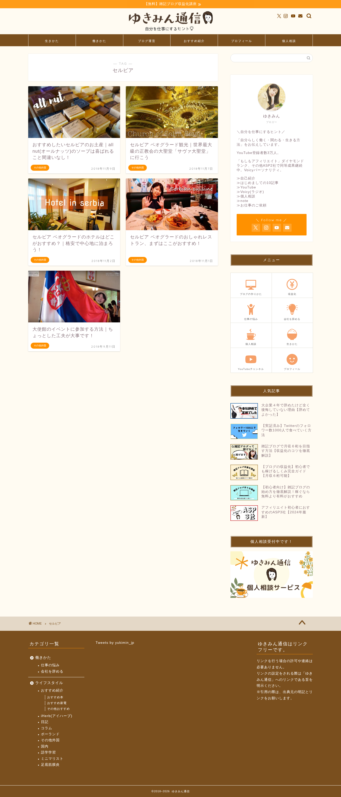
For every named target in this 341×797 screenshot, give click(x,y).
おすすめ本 (55, 697)
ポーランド (50, 734)
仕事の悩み (50, 665)
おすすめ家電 (57, 703)
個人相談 (289, 41)
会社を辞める (52, 671)
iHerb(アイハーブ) (56, 716)
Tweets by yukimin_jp (115, 643)
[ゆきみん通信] (170, 31)
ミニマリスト (52, 759)
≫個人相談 (246, 196)
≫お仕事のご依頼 (252, 205)
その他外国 (50, 740)
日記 (44, 722)
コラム (46, 728)
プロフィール (241, 41)
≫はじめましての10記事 (258, 183)
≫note (242, 201)
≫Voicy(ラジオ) (250, 192)
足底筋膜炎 (50, 765)
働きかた (99, 41)
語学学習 (48, 752)
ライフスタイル (49, 683)
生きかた (52, 41)
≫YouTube (246, 187)
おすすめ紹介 (194, 41)
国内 (44, 746)
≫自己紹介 (246, 178)
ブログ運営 (147, 41)
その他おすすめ (58, 709)
